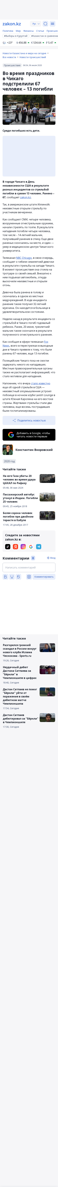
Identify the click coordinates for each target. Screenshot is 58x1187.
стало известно (40, 383)
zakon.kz (25, 197)
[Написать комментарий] (29, 567)
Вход (52, 557)
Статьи (40, 30)
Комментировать (43, 576)
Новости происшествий (32, 57)
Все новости (9, 57)
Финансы (28, 30)
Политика (8, 30)
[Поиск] (45, 24)
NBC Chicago (24, 258)
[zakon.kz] (12, 23)
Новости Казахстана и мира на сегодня (24, 53)
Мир (18, 30)
